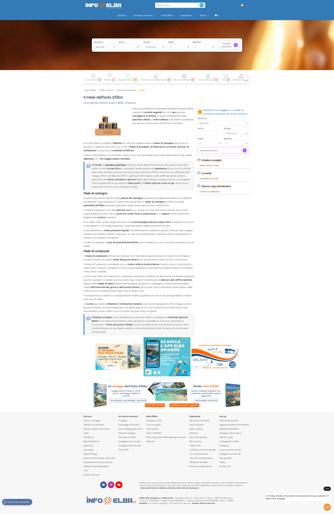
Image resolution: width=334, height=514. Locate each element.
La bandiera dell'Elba (208, 179)
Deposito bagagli (126, 433)
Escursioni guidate (198, 437)
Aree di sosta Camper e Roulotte (99, 458)
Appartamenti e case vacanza (98, 462)
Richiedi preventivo (226, 45)
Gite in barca (195, 441)
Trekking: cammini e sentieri (202, 449)
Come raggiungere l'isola (130, 429)
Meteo (222, 462)
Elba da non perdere (199, 420)
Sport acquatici (196, 424)
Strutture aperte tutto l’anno (97, 429)
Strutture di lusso (92, 474)
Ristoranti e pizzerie (228, 420)
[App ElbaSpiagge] (167, 356)
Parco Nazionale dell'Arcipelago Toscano (166, 437)
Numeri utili (224, 466)
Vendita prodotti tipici (209, 166)
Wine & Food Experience (201, 458)
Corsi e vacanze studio (230, 449)
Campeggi (89, 449)
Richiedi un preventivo (94, 424)
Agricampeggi (90, 454)
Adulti (171, 42)
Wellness (193, 433)
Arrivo (122, 42)
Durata (146, 42)
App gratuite (225, 458)
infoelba (143, 503)
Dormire (122, 15)
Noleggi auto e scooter (129, 441)
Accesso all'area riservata (203, 503)
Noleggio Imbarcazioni (230, 433)
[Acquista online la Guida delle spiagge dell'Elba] (119, 357)
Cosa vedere (152, 429)
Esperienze (186, 15)
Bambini (197, 42)
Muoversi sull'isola (127, 437)
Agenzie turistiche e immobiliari (234, 424)
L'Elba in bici (195, 445)
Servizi (203, 15)
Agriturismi (89, 445)
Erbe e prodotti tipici (126, 90)
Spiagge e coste (154, 420)
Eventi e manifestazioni (200, 466)
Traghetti (122, 420)
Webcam (150, 441)
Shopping (224, 445)
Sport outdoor (196, 429)
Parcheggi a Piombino (129, 424)
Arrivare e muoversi (143, 15)
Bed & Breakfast (91, 441)
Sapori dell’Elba (153, 433)
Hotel (86, 433)
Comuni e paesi (153, 424)
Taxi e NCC (123, 449)
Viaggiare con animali (229, 454)
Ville (86, 470)
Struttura (98, 42)
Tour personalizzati (198, 454)
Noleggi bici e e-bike (229, 441)
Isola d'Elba (167, 15)
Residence (88, 437)
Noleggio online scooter (129, 445)
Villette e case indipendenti (96, 466)
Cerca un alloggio (92, 420)
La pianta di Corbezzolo (209, 192)
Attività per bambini (198, 462)
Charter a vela (226, 437)
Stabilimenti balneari (229, 429)
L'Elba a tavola (106, 90)
